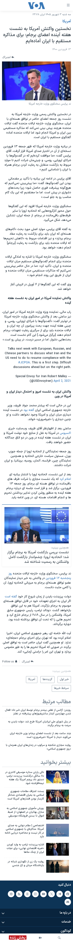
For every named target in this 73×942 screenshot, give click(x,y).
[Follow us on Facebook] (68, 894)
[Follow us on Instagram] (35, 894)
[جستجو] (59, 937)
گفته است (11, 596)
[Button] (8, 57)
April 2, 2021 (62, 381)
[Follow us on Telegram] (59, 894)
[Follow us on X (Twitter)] (51, 894)
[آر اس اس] (19, 894)
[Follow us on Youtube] (43, 894)
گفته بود (28, 410)
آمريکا (66, 21)
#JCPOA (24, 362)
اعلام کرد (65, 479)
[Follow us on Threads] (27, 894)
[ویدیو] (40, 937)
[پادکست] (11, 894)
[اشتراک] (68, 902)
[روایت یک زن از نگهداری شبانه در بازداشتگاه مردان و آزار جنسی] (57, 866)
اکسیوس (65, 433)
